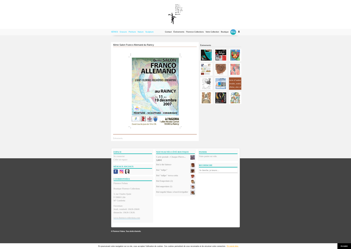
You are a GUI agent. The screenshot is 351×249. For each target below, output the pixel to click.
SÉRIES (114, 32)
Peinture (132, 32)
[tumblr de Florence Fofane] (127, 171)
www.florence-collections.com (127, 218)
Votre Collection (212, 32)
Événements (178, 32)
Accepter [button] (344, 246)
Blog (233, 32)
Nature (141, 32)
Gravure (123, 32)
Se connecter (119, 156)
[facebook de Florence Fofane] (116, 171)
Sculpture (149, 32)
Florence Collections (195, 32)
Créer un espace (120, 159)
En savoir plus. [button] (233, 246)
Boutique (225, 32)
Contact (168, 32)
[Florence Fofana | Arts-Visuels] (175, 14)
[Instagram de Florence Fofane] (121, 171)
